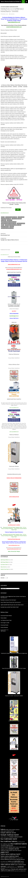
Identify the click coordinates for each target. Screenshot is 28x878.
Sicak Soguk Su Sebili (5, 622)
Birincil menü (26, 1)
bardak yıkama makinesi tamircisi (7, 831)
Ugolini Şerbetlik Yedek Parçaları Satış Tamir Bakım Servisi (12, 604)
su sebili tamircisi (10, 867)
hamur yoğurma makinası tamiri (8, 857)
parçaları (18, 861)
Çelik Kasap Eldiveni (5, 559)
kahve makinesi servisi (16, 218)
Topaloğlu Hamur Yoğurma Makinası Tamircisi (10, 239)
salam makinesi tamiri (20, 864)
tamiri (3, 869)
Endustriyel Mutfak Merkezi (6, 615)
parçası (22, 861)
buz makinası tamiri (5, 844)
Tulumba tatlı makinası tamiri (19, 869)
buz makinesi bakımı (19, 844)
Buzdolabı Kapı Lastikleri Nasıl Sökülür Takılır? (10, 607)
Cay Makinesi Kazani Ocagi (6, 620)
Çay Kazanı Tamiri (4, 564)
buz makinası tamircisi (21, 841)
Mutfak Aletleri (4, 618)
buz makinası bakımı (9, 841)
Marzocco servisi (21, 223)
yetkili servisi (10, 870)
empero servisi (14, 849)
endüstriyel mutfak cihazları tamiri (8, 850)
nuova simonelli (5, 226)
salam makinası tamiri (8, 864)
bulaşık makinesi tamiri (16, 837)
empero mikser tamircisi (21, 847)
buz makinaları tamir (9, 839)
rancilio (11, 226)
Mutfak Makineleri (4, 627)
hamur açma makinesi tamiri (10, 856)
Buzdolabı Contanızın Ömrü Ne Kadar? (8, 600)
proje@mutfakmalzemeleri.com (14, 26)
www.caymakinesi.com (14, 407)
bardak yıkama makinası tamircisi (12, 829)
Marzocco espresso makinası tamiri (9, 221)
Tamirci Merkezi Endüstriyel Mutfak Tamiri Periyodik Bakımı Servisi (11, 1)
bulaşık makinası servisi (8, 833)
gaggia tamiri (5, 852)
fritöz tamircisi (18, 850)
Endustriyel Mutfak (4, 625)
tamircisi (21, 867)
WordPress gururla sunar (5, 876)
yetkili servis (4, 870)
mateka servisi (11, 861)
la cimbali (4, 220)
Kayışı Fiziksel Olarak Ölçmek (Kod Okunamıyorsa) (11, 602)
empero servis (4, 849)
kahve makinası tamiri (6, 218)
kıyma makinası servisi (7, 859)
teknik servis (8, 869)
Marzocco (10, 220)
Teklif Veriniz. (3, 631)
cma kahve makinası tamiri (7, 845)
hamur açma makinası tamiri (10, 854)
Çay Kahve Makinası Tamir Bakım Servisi (9, 6)
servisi (3, 867)
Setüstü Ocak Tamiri (5, 569)
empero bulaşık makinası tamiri (8, 847)
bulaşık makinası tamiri (10, 835)
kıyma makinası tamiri (4, 861)
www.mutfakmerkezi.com (14, 22)
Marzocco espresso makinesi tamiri (9, 223)
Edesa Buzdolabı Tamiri (5, 234)
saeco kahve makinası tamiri (17, 862)
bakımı (3, 829)
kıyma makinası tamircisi (18, 859)
